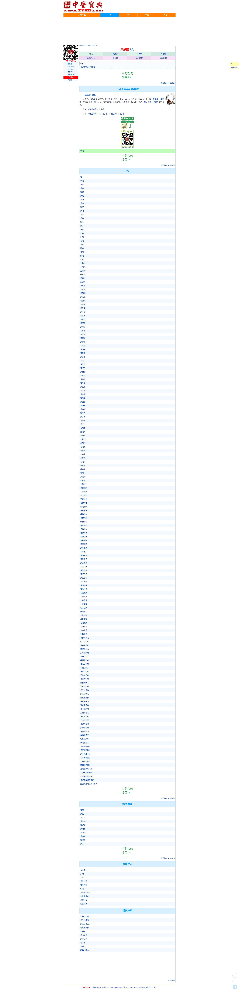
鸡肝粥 (82, 316)
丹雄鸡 (82, 271)
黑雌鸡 (82, 286)
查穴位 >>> (71, 74)
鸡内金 (82, 349)
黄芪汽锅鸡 (84, 679)
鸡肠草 (82, 293)
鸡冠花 (82, 319)
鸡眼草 (82, 406)
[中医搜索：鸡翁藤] (131, 49)
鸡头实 (82, 383)
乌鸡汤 (82, 454)
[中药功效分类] (127, 80)
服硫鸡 (82, 282)
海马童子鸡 (84, 664)
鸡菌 (82, 200)
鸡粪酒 (82, 308)
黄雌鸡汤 (83, 533)
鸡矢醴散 (83, 570)
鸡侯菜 (82, 334)
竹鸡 (82, 260)
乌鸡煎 (82, 447)
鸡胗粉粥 (163, 58)
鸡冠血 (82, 323)
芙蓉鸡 (82, 278)
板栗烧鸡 (83, 495)
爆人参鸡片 (84, 642)
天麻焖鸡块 (84, 728)
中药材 (88, 46)
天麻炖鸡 (83, 612)
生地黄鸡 (83, 604)
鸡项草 (139, 54)
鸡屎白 (82, 368)
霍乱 (82, 878)
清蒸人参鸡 (84, 716)
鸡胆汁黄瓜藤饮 (86, 773)
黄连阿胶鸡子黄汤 (87, 780)
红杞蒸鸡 (83, 522)
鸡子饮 (82, 424)
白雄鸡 (82, 263)
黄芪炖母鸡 (84, 675)
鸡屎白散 (83, 574)
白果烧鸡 (83, 488)
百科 (165, 15)
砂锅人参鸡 (84, 724)
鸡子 (82, 226)
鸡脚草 (82, 342)
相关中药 (234, 67)
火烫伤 (82, 870)
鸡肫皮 (82, 409)
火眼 (82, 874)
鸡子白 (82, 413)
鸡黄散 (82, 338)
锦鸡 (82, 230)
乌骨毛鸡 (83, 619)
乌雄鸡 (82, 458)
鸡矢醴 (82, 364)
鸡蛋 (82, 192)
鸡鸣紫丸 (83, 552)
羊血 (155, 102)
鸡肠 (82, 188)
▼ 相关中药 (163, 83)
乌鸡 (82, 241)
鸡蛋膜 (82, 304)
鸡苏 (82, 215)
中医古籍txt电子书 (117, 114)
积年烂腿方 (84, 950)
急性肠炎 (83, 900)
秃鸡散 (82, 428)
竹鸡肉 (82, 481)
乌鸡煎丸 (83, 623)
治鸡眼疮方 (84, 743)
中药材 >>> (71, 77)
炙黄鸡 (82, 477)
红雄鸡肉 (83, 525)
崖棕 (162, 99)
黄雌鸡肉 (83, 529)
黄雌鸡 (82, 289)
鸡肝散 (82, 312)
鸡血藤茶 (139, 58)
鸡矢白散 (83, 567)
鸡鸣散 (82, 346)
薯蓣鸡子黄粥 (85, 765)
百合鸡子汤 (84, 638)
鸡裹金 (82, 331)
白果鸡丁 (83, 484)
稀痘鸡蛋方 (84, 731)
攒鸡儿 (82, 473)
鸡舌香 (82, 353)
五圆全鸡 (83, 630)
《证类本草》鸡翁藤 (87, 67)
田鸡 (82, 237)
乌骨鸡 (82, 439)
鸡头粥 (115, 58)
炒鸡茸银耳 (84, 645)
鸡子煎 (82, 421)
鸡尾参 (115, 54)
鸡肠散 (82, 297)
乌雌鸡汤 (83, 615)
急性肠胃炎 (84, 896)
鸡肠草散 (83, 537)
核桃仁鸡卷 (84, 672)
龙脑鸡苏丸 (84, 713)
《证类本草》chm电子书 (98, 114)
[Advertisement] (119, 31)
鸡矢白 (82, 361)
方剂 (128, 15)
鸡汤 (82, 218)
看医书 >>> (71, 72)
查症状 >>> (71, 66)
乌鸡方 (82, 443)
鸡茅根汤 (83, 548)
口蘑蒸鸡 (83, 593)
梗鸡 (82, 185)
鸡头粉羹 (83, 582)
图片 (94, 94)
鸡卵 (82, 203)
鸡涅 (82, 207)
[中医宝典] (83, 11)
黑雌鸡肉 (83, 514)
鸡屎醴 (82, 372)
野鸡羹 (82, 466)
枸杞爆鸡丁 (84, 657)
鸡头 (82, 222)
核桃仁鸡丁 (84, 668)
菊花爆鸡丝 (84, 705)
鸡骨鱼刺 (83, 540)
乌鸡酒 (82, 451)
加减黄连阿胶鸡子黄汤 (88, 784)
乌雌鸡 (82, 436)
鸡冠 (82, 196)
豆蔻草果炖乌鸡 (86, 769)
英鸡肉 (82, 469)
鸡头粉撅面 (84, 694)
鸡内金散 (83, 555)
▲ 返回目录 (171, 83)
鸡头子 (91, 54)
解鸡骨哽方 (84, 701)
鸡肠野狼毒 (84, 683)
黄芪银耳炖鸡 (85, 750)
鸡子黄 (82, 417)
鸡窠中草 (83, 544)
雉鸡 (82, 256)
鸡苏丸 (82, 379)
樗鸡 (82, 151)
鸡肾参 (82, 357)
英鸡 (82, 252)
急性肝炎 (83, 904)
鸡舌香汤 (83, 563)
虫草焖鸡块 (84, 653)
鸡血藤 (163, 54)
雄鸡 (82, 245)
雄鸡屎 (82, 462)
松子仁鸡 (83, 608)
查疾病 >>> (71, 64)
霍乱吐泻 (83, 881)
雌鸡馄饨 (83, 507)
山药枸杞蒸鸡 (85, 761)
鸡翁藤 (87, 94)
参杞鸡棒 (83, 503)
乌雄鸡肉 (83, 627)
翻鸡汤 (82, 274)
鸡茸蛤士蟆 (84, 687)
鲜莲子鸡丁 (84, 735)
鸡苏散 (82, 376)
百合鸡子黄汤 (85, 746)
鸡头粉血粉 (91, 58)
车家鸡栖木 (84, 649)
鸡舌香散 (83, 559)
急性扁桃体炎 (85, 893)
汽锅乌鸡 (83, 600)
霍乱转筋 (83, 885)
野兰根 (156, 99)
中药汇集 (94, 46)
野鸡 (82, 248)
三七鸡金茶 (84, 720)
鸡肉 (82, 211)
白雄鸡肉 (83, 492)
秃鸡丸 (82, 432)
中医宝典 (82, 15)
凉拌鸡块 (83, 597)
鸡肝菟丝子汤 (85, 754)
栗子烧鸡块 (84, 709)
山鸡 (82, 233)
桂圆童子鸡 (84, 660)
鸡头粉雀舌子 (85, 758)
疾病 (147, 15)
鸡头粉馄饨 (84, 690)
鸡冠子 (82, 327)
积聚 (82, 889)
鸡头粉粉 (83, 578)
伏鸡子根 (83, 510)
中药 (110, 15)
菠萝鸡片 (83, 499)
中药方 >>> (71, 80)
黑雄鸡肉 (83, 518)
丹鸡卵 (82, 267)
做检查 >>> (71, 69)
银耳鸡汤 (83, 634)
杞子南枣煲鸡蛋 (86, 776)
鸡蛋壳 (82, 301)
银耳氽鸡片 (84, 739)
